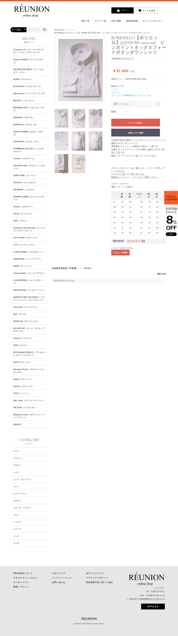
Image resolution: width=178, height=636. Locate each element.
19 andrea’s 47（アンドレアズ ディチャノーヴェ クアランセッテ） (28, 51)
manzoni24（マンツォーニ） (26, 307)
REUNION (89, 619)
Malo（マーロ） (20, 314)
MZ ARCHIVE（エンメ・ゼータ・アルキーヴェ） (28, 329)
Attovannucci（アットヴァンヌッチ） (29, 93)
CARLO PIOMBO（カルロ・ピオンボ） (28, 133)
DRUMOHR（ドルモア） (24, 189)
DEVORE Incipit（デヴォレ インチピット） (29, 166)
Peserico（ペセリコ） (23, 338)
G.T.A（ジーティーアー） (24, 245)
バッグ (16, 536)
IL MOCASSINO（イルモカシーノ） (29, 252)
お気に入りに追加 (135, 133)
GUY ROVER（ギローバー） (25, 238)
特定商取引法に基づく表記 (99, 582)
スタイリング (58, 573)
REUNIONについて (23, 573)
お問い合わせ (58, 582)
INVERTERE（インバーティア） (27, 259)
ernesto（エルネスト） (23, 206)
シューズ (17, 529)
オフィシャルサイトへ (152, 21)
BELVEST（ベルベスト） (24, 100)
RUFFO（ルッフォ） (22, 362)
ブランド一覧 (100, 21)
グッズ (16, 543)
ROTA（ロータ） (20, 345)
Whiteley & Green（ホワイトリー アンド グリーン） (29, 415)
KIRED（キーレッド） (23, 266)
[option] (80, 70)
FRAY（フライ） (20, 221)
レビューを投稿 (120, 252)
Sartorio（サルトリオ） (23, 386)
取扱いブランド (21, 587)
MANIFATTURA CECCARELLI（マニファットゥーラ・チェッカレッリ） (29, 298)
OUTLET (17, 424)
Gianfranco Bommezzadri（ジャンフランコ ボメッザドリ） (29, 229)
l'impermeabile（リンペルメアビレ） (29, 273)
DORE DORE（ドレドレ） (25, 175)
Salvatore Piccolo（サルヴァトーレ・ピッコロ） (29, 370)
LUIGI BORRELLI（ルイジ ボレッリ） (28, 281)
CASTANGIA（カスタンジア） (26, 141)
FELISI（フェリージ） (23, 214)
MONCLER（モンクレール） (26, 321)
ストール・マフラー (22, 508)
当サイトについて (95, 573)
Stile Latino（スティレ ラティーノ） (29, 400)
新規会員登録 (132, 21)
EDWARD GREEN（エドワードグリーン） (28, 198)
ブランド (115, 92)
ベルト (16, 515)
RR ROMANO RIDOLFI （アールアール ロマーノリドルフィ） (29, 353)
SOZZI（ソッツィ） (22, 393)
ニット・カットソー (22, 479)
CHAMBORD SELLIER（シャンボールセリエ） (29, 149)
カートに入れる (135, 123)
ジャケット (18, 458)
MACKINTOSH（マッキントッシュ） (29, 290)
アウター (17, 465)
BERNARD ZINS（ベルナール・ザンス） (29, 108)
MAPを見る (153, 606)
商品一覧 (85, 21)
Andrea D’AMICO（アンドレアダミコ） (28, 60)
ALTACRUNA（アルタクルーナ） (27, 86)
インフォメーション (62, 578)
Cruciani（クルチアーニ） (24, 158)
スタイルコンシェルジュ (25, 578)
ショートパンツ (20, 493)
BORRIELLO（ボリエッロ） (25, 124)
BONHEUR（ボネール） (23, 117)
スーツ (16, 451)
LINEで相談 (116, 21)
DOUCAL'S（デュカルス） (25, 182)
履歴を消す (161, 274)
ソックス (17, 522)
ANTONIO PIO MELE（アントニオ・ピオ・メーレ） (29, 70)
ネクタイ (17, 501)
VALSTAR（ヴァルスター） (25, 407)
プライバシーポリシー (97, 578)
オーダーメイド (21, 582)
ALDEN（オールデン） (23, 79)
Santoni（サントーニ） (23, 379)
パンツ (16, 486)
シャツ (16, 472)
